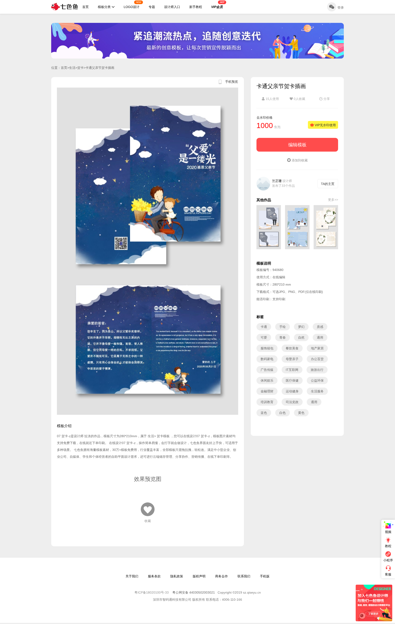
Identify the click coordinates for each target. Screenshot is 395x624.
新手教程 (195, 7)
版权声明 (199, 576)
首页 (85, 7)
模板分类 (104, 7)
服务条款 (154, 576)
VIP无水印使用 (325, 125)
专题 (152, 7)
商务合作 (221, 576)
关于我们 (131, 576)
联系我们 (244, 576)
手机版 (265, 576)
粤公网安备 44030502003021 (193, 592)
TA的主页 (327, 184)
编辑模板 (297, 144)
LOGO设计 (132, 5)
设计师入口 (172, 7)
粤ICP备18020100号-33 (152, 592)
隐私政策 (176, 576)
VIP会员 (217, 5)
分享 (326, 99)
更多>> (333, 199)
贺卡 (80, 68)
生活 (72, 68)
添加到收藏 (299, 160)
